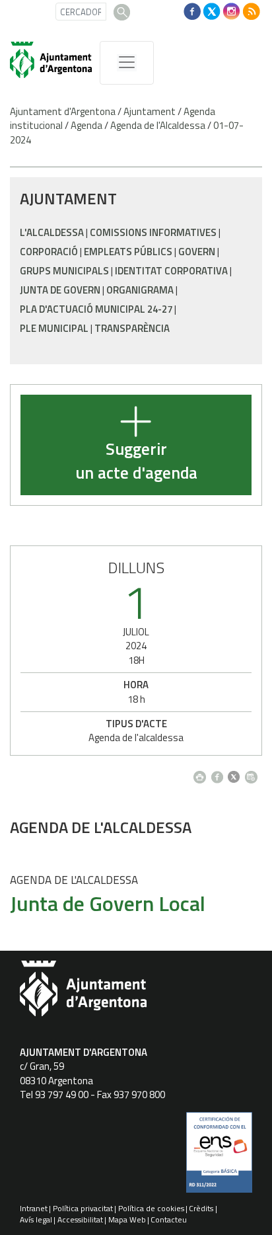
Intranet (34, 1208)
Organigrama (140, 290)
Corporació (49, 251)
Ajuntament (149, 111)
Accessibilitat (80, 1219)
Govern (196, 251)
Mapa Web (127, 1219)
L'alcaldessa (52, 232)
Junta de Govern (60, 290)
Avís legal (36, 1219)
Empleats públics (128, 251)
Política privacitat (83, 1208)
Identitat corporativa (171, 270)
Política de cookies (151, 1208)
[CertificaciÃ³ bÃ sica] (219, 1157)
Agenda (86, 125)
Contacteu (169, 1219)
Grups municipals (64, 270)
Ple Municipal (54, 328)
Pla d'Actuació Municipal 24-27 (96, 309)
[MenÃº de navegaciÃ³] (127, 63)
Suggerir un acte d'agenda (136, 461)
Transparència (132, 328)
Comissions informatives (153, 232)
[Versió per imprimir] (202, 773)
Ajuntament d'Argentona (63, 111)
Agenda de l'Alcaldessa (157, 125)
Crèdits (201, 1208)
